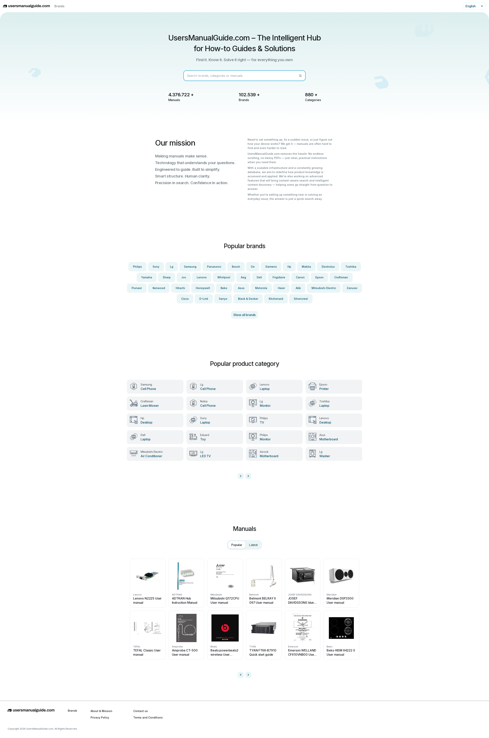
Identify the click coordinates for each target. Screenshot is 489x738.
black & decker (248, 298)
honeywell (203, 288)
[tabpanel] (244, 616)
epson (319, 277)
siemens (271, 266)
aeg (243, 277)
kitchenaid (276, 298)
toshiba (350, 266)
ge (253, 266)
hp (289, 266)
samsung (190, 266)
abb (298, 288)
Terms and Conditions (148, 717)
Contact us (140, 711)
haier (281, 288)
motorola (261, 288)
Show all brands (244, 315)
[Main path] (31, 714)
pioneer (137, 288)
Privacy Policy (100, 717)
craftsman (341, 277)
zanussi (352, 288)
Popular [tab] (236, 545)
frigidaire (279, 277)
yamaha (146, 277)
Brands (59, 6)
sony (156, 266)
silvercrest (301, 298)
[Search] (300, 75)
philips (137, 266)
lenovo (202, 277)
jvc (183, 277)
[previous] (241, 476)
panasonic (214, 266)
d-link (203, 298)
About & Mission (101, 711)
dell (259, 277)
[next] (248, 476)
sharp (167, 277)
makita (306, 266)
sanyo (223, 298)
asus (241, 288)
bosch (236, 266)
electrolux (328, 266)
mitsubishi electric (324, 288)
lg (171, 266)
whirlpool (223, 277)
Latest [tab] (253, 545)
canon (300, 277)
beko (224, 288)
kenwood (159, 288)
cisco (185, 298)
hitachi (180, 288)
